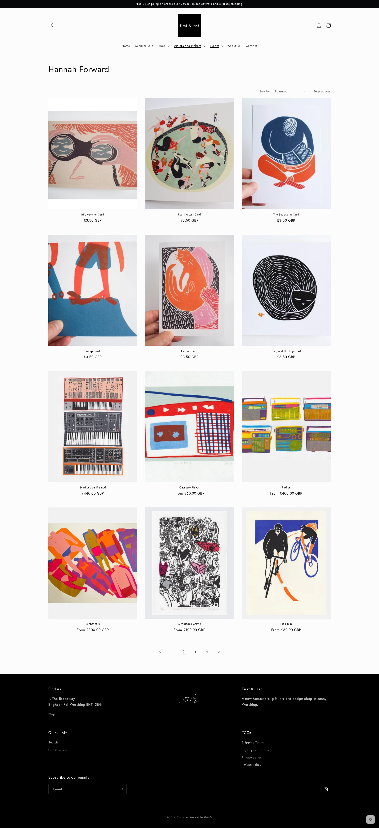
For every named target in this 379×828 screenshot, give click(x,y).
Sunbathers (93, 624)
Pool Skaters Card (189, 214)
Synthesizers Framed (93, 487)
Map (51, 714)
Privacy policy (252, 757)
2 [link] (184, 651)
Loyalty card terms (255, 750)
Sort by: (265, 91)
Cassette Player (189, 487)
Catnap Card (189, 351)
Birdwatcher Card (92, 214)
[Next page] (218, 651)
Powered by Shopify (201, 817)
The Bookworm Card (286, 214)
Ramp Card (93, 351)
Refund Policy (251, 765)
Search (53, 742)
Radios (286, 487)
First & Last (183, 817)
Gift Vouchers (58, 750)
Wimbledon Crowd (189, 624)
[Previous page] (160, 651)
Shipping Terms (253, 742)
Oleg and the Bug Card (286, 351)
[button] (53, 25)
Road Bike (286, 624)
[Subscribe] (121, 789)
